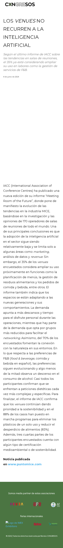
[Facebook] (5, 542)
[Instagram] (11, 542)
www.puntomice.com (25, 464)
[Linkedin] (17, 542)
